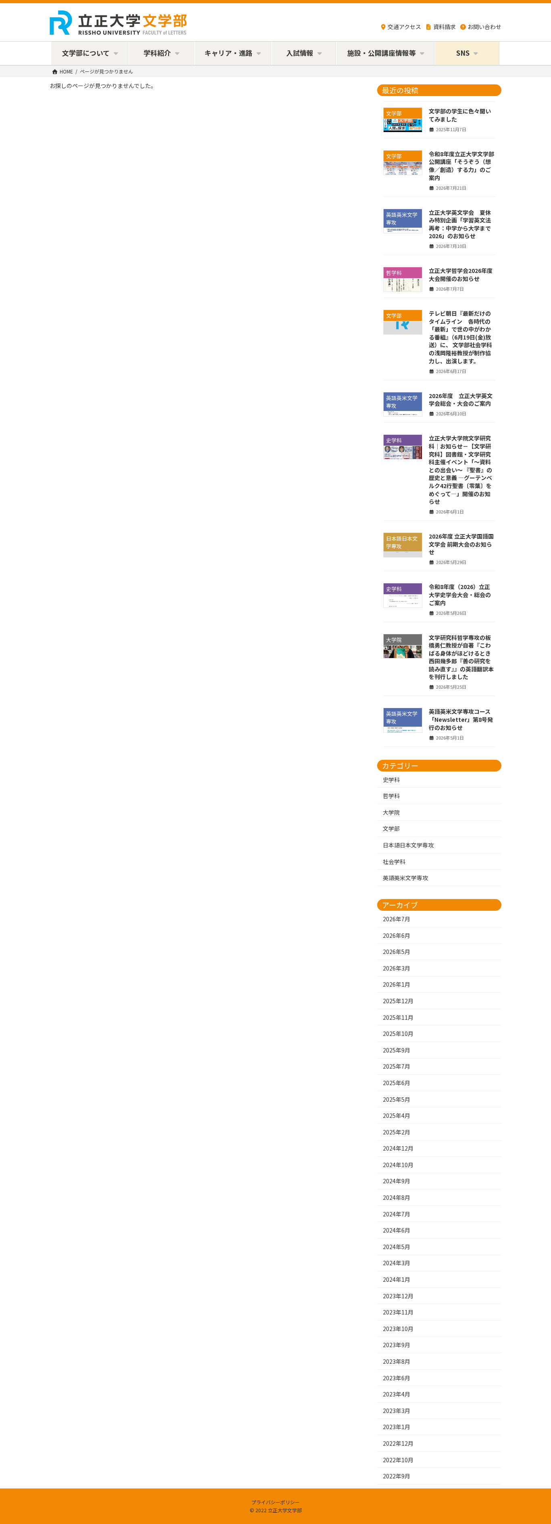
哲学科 (391, 796)
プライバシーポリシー (275, 1502)
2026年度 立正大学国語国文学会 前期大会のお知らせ (461, 544)
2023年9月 (396, 1345)
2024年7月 (396, 1214)
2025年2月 (396, 1132)
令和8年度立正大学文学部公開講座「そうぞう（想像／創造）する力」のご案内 (461, 165)
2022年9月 (396, 1476)
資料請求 (444, 27)
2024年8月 (396, 1197)
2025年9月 (396, 1050)
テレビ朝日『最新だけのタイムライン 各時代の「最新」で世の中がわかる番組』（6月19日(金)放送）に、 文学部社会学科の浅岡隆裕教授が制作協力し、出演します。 (460, 337)
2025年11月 (398, 1017)
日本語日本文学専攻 (408, 845)
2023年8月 (396, 1361)
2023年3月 (396, 1410)
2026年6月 (396, 935)
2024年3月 (396, 1263)
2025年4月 (396, 1115)
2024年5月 (396, 1246)
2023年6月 (396, 1377)
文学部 (391, 828)
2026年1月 (396, 984)
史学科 (391, 779)
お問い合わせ (484, 27)
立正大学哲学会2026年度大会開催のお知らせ (461, 274)
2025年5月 (396, 1099)
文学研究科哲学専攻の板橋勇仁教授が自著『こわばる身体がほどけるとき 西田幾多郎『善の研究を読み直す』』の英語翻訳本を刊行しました (463, 657)
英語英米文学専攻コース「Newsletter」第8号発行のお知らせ (461, 719)
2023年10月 (398, 1328)
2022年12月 (398, 1443)
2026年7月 (396, 919)
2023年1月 (396, 1427)
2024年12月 (398, 1148)
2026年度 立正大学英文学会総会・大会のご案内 (461, 399)
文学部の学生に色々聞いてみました (460, 115)
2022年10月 (398, 1459)
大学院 (391, 812)
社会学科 (394, 861)
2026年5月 (396, 952)
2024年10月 (398, 1164)
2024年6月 (396, 1230)
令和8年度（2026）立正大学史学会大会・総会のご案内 (460, 594)
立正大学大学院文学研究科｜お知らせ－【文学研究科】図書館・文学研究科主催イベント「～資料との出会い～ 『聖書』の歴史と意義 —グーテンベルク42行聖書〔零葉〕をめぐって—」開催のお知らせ (460, 469)
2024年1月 (396, 1279)
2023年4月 (396, 1394)
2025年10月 (398, 1033)
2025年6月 (396, 1083)
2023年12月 (398, 1295)
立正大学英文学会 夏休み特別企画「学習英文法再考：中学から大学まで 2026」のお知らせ (460, 224)
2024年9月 (396, 1181)
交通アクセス (404, 27)
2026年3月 (396, 968)
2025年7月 (396, 1066)
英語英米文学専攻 (405, 878)
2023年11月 (398, 1312)
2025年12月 (398, 1001)
